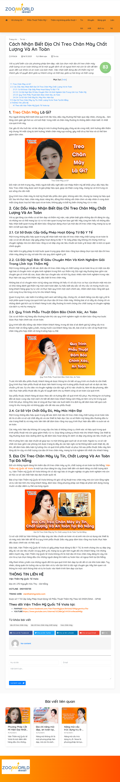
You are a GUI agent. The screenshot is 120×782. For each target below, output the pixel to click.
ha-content (26, 643)
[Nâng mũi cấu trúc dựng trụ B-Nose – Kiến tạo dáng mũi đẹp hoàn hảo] (74, 715)
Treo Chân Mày (26, 112)
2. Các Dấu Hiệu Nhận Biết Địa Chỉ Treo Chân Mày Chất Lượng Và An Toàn (41, 87)
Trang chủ (13, 39)
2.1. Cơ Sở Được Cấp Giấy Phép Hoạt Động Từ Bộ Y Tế (36, 89)
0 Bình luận (42, 56)
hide (64, 79)
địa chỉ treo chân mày (19, 625)
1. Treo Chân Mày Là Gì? (20, 84)
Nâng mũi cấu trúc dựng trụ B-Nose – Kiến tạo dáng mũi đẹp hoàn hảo (73, 728)
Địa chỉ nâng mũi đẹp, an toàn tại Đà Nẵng (45, 728)
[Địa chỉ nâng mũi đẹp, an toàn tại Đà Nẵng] (46, 715)
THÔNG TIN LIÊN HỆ (19, 103)
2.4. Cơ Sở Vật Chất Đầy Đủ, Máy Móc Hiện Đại (33, 97)
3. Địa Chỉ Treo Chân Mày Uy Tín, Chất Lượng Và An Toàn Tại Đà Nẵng (39, 100)
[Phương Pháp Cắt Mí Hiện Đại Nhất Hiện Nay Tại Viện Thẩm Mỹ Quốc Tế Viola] (18, 715)
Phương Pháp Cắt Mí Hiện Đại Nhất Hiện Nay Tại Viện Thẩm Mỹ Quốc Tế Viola (17, 728)
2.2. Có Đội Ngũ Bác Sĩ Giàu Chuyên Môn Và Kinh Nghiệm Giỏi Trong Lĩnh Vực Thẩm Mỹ (49, 92)
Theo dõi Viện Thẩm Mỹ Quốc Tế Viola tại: (31, 105)
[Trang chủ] (7, 20)
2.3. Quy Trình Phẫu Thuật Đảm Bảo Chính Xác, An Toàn (36, 95)
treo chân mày (66, 625)
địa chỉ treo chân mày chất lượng (44, 625)
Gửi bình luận (15, 683)
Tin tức (22, 39)
